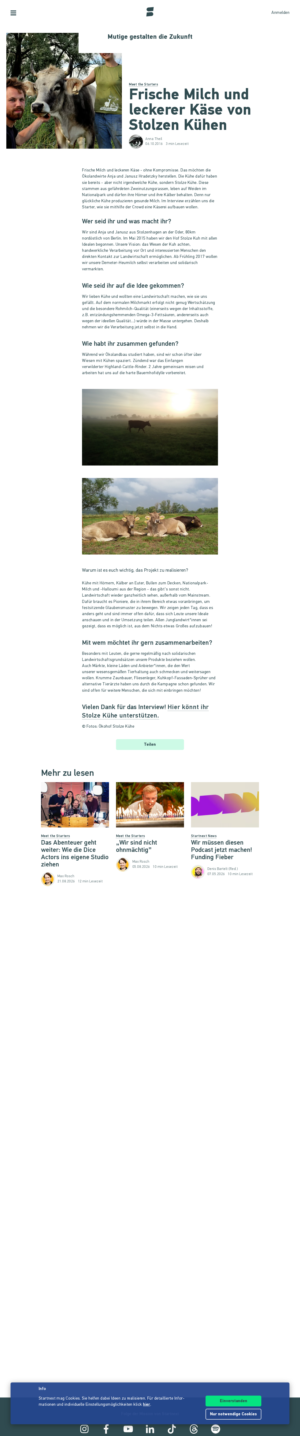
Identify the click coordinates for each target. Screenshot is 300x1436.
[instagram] (84, 1429)
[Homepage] (150, 11)
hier (146, 1405)
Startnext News (204, 836)
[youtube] (128, 1429)
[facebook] (106, 1429)
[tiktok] (171, 1429)
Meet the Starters (143, 84)
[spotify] (215, 1429)
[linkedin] (150, 1429)
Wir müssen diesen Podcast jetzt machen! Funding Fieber (221, 850)
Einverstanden (233, 1401)
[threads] (194, 1429)
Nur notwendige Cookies (233, 1414)
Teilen (150, 745)
